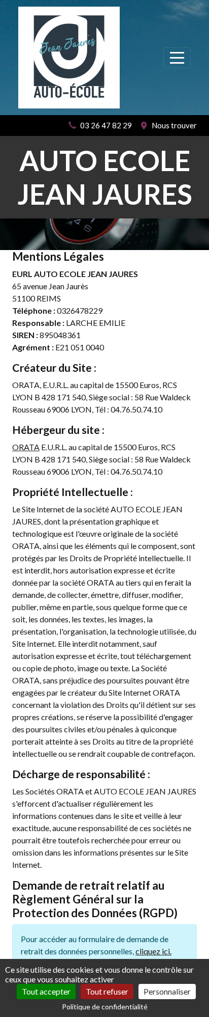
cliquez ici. (153, 951)
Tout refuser (107, 991)
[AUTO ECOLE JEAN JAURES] (69, 57)
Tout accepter (46, 991)
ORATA (26, 447)
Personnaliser (167, 991)
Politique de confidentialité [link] (105, 1006)
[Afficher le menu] (177, 57)
